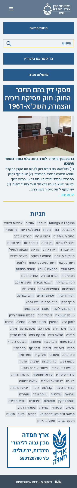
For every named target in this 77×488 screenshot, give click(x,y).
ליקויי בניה (45, 315)
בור (57, 229)
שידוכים (35, 400)
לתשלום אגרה (38, 74)
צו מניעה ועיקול (52, 381)
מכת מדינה (27, 328)
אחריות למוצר (13, 223)
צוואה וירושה (28, 381)
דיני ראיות (50, 249)
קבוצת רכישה (65, 387)
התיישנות (28, 289)
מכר (72, 328)
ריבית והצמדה (19, 387)
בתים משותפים (64, 236)
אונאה (30, 223)
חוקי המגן (68, 302)
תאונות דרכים (26, 407)
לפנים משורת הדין (21, 315)
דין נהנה (47, 242)
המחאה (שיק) (48, 269)
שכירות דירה (17, 400)
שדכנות (56, 394)
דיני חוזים (14, 242)
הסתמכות (68, 275)
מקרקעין (50, 341)
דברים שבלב (23, 236)
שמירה (44, 407)
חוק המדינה (25, 295)
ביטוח (47, 229)
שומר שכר (40, 394)
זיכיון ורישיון (66, 295)
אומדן (41, 223)
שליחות (57, 407)
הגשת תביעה (38, 28)
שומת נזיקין (66, 400)
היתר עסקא (67, 262)
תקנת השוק (66, 420)
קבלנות (47, 387)
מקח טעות (67, 341)
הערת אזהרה (49, 275)
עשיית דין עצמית (63, 368)
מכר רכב (44, 328)
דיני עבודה (67, 249)
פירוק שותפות (43, 374)
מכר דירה (59, 328)
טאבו (45, 308)
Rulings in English (62, 223)
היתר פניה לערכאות (42, 262)
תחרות (32, 414)
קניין (36, 387)
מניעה (70, 335)
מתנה (71, 348)
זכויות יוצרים (45, 295)
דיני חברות (31, 242)
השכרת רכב (23, 282)
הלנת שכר (68, 269)
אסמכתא (68, 229)
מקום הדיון (18, 335)
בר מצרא (11, 229)
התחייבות (68, 289)
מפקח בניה (37, 335)
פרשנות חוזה (20, 374)
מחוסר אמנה (37, 321)
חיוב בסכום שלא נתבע (42, 302)
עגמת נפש (67, 361)
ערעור (23, 361)
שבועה (70, 394)
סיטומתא (68, 354)
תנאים (10, 414)
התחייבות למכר (48, 289)
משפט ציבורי (17, 341)
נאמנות (59, 348)
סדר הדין (19, 348)
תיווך (21, 414)
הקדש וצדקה (65, 282)
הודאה (35, 249)
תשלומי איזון (46, 420)
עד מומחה (49, 361)
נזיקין (47, 348)
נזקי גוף (34, 348)
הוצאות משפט (64, 256)
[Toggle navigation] (11, 9)
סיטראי (54, 354)
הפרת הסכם (29, 275)
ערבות (34, 361)
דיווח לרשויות (65, 242)
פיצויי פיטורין (65, 374)
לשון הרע (68, 321)
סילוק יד (40, 354)
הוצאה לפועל (18, 249)
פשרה (70, 381)
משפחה (35, 341)
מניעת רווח (55, 335)
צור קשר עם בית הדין (38, 58)
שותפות (49, 400)
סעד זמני (25, 354)
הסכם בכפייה (25, 269)
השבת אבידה (43, 282)
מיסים (9, 321)
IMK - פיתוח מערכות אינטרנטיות (38, 482)
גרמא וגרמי (42, 236)
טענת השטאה (65, 315)
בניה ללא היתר (30, 229)
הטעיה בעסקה (41, 256)
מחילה (20, 321)
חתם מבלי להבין (63, 308)
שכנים (70, 407)
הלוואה (21, 262)
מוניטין (53, 321)
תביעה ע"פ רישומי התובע (57, 414)
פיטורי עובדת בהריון (34, 368)
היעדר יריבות (19, 256)
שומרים (24, 394)
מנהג (13, 328)
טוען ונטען (31, 308)
